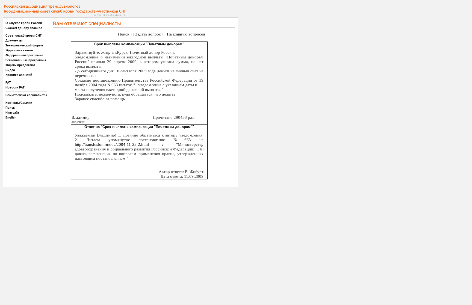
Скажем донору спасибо (23, 27)
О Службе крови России (23, 23)
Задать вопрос (148, 34)
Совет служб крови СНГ (23, 35)
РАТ (8, 82)
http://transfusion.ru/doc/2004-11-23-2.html (112, 144)
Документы (13, 40)
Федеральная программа (24, 55)
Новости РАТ (15, 87)
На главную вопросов (186, 34)
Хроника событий (18, 74)
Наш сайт (12, 112)
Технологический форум (24, 45)
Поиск (10, 107)
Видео (10, 70)
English (10, 117)
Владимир (81, 117)
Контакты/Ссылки (18, 102)
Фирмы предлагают (20, 65)
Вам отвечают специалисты (26, 95)
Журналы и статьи (19, 50)
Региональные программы (25, 60)
